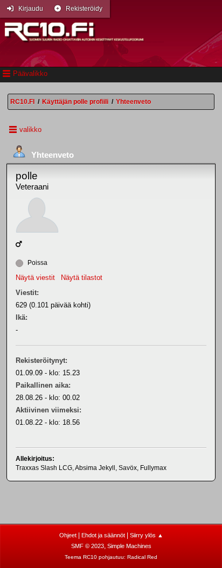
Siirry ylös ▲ (146, 535)
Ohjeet (68, 535)
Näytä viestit (35, 278)
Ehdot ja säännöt (103, 535)
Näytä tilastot (81, 278)
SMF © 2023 (87, 546)
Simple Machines (129, 546)
